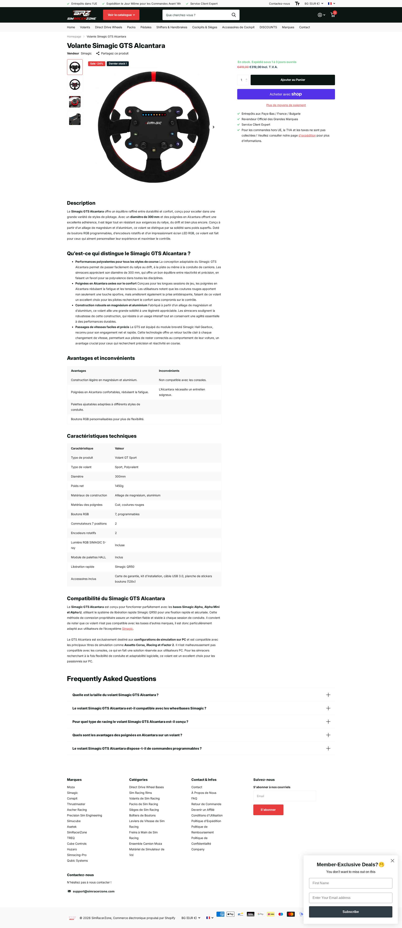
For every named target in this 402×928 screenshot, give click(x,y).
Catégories (138, 779)
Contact (304, 27)
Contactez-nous (279, 3)
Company (198, 849)
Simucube (74, 821)
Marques (288, 27)
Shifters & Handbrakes (171, 27)
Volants (85, 27)
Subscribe (351, 912)
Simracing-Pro (76, 855)
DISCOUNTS (268, 27)
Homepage (74, 36)
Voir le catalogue (120, 15)
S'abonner (268, 809)
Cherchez (234, 15)
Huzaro (72, 849)
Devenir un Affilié (202, 809)
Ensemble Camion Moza (145, 843)
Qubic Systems (77, 860)
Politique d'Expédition (206, 821)
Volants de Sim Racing (144, 798)
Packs (131, 27)
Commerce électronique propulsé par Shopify (144, 918)
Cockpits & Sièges (204, 27)
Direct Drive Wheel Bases (146, 787)
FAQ (194, 798)
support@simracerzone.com (94, 891)
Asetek (72, 826)
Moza (71, 787)
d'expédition (307, 135)
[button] (213, 127)
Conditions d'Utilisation (207, 815)
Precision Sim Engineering (84, 815)
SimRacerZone (77, 832)
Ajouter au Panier (293, 79)
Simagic (86, 53)
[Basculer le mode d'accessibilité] (297, 3)
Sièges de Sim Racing (144, 809)
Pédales (145, 27)
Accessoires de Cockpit (238, 27)
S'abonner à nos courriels (271, 787)
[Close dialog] (392, 860)
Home (71, 27)
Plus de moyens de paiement (286, 105)
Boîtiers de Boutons (142, 815)
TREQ (71, 838)
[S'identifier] (321, 15)
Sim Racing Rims (140, 792)
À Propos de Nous (203, 792)
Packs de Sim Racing (143, 804)
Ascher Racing (77, 809)
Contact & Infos (203, 779)
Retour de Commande (206, 804)
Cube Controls (76, 843)
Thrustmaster (76, 804)
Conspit (72, 798)
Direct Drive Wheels (108, 27)
